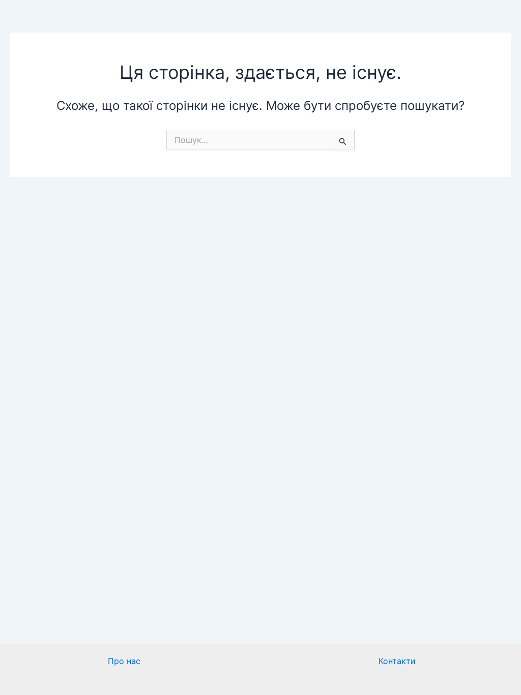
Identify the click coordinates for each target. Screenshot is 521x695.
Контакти (397, 661)
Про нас (124, 661)
